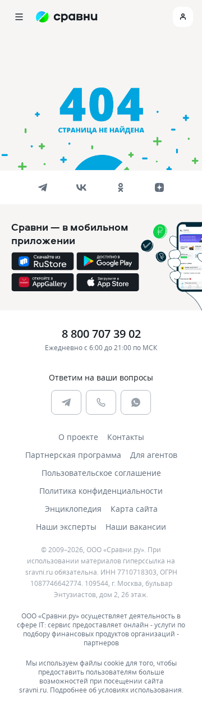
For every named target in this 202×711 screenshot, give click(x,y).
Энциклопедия (73, 508)
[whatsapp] (136, 402)
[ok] (120, 187)
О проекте (78, 437)
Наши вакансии (135, 526)
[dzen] (159, 187)
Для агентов (153, 454)
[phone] (101, 402)
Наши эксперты (66, 526)
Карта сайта (134, 508)
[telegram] (42, 187)
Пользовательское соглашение (101, 472)
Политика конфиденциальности (101, 490)
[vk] (81, 187)
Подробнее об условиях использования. (116, 689)
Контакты (125, 437)
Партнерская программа (73, 454)
